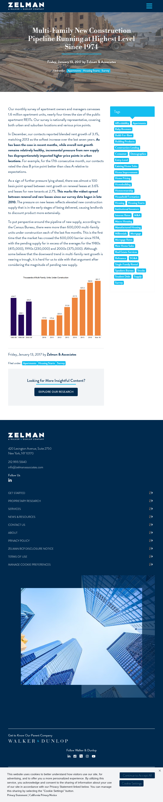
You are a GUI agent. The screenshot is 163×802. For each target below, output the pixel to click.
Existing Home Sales (126, 166)
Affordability (122, 123)
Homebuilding (123, 185)
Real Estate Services (126, 252)
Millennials (121, 234)
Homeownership (124, 191)
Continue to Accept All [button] (137, 775)
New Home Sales (124, 246)
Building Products (125, 142)
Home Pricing (122, 178)
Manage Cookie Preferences (29, 565)
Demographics (138, 154)
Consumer (121, 154)
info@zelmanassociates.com (25, 467)
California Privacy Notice (43, 795)
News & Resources (21, 517)
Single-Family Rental (126, 264)
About (12, 533)
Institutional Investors (127, 209)
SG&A (133, 258)
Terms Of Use (17, 557)
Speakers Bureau (124, 270)
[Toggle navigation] (149, 6)
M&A (137, 215)
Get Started (16, 493)
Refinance (120, 258)
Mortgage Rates (123, 240)
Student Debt (122, 277)
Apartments (74, 71)
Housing (119, 203)
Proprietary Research (24, 501)
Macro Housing (123, 221)
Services (14, 509)
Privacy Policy (19, 541)
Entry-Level (121, 160)
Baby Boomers (123, 129)
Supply (138, 277)
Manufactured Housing (128, 227)
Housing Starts (91, 71)
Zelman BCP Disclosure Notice (30, 549)
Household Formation (127, 197)
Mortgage (135, 234)
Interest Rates (122, 215)
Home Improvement (126, 172)
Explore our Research (56, 392)
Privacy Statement (17, 795)
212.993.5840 (17, 462)
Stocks (141, 270)
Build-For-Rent (123, 135)
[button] (131, 783)
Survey (105, 71)
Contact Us (16, 525)
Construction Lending (127, 148)
